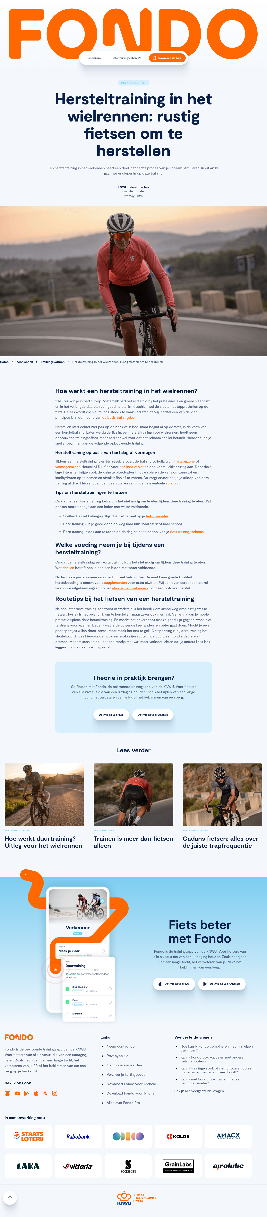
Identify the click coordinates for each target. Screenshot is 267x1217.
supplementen (115, 582)
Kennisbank (94, 57)
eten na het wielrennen (130, 588)
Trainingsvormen (53, 362)
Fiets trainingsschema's (126, 57)
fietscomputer (157, 516)
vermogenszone (68, 466)
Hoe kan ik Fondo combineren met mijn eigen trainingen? (217, 1048)
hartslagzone (184, 461)
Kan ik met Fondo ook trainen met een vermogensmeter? (211, 1081)
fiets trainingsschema (187, 531)
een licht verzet (131, 466)
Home (4, 362)
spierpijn (172, 483)
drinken (68, 567)
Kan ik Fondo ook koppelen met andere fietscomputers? (212, 1059)
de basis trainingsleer (119, 417)
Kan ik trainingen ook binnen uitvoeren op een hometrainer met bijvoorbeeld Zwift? (217, 1070)
